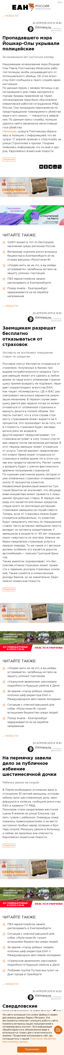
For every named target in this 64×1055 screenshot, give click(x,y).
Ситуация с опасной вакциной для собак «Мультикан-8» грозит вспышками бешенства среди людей (32, 709)
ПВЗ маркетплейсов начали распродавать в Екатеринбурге (29, 281)
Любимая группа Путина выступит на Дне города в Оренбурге (32, 972)
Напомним (9, 131)
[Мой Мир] (55, 167)
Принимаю (32, 1049)
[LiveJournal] (60, 167)
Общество (8, 159)
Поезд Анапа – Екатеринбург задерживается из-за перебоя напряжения (27, 292)
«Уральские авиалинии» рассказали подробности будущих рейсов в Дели (33, 684)
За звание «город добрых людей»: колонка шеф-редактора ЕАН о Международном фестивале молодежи (34, 695)
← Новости (10, 16)
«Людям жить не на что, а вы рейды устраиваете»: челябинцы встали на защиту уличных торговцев (31, 269)
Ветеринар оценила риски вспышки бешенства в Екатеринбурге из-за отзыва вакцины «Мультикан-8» (32, 256)
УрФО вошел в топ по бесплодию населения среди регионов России (31, 244)
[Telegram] (50, 167)
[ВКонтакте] (41, 167)
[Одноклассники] (46, 167)
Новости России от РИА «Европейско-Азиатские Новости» (23, 7)
